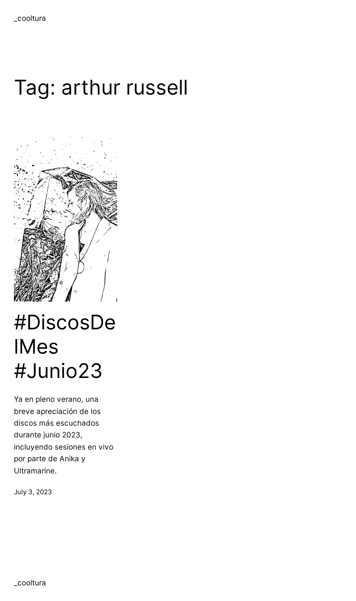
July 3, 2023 (33, 492)
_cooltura (30, 18)
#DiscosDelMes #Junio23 (65, 346)
